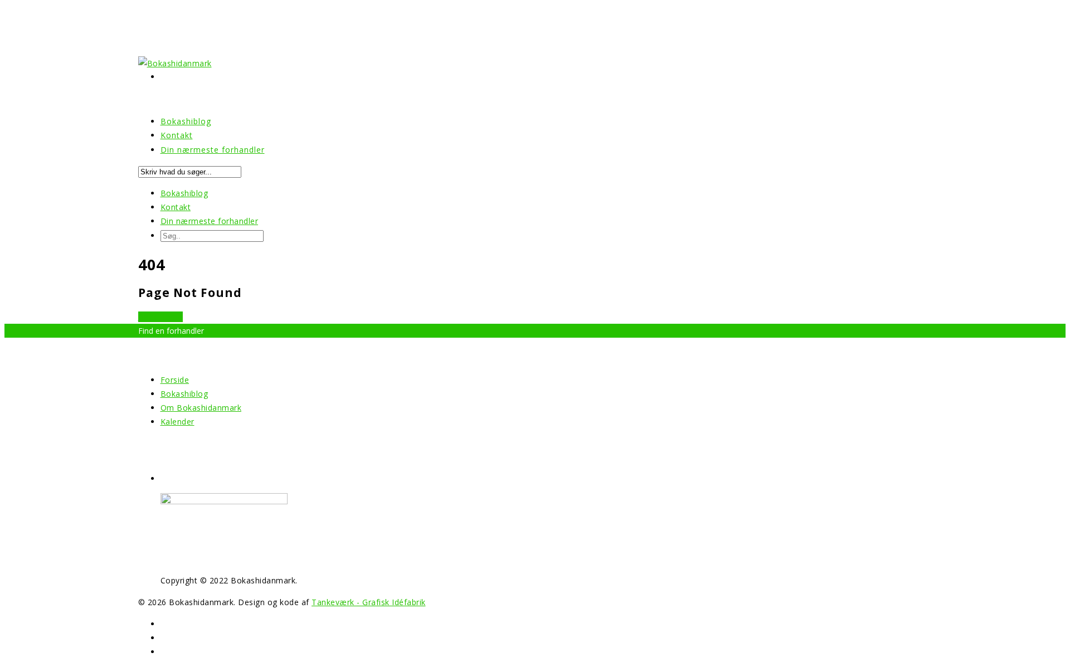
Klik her (220, 330)
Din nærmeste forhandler (212, 149)
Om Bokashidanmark (201, 407)
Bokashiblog (184, 193)
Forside (174, 379)
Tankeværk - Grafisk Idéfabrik (369, 602)
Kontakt (175, 207)
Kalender (177, 421)
